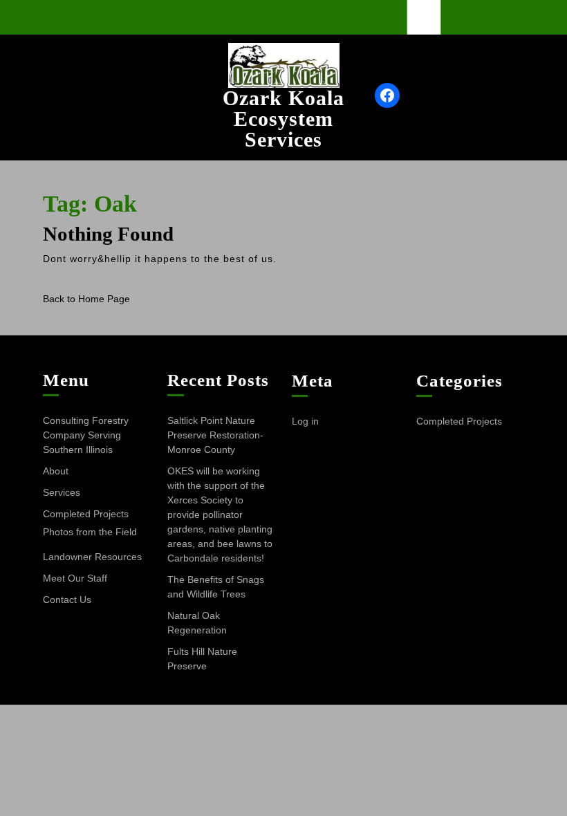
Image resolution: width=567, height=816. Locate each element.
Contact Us (67, 599)
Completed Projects (86, 513)
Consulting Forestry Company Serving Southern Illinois (86, 435)
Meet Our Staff (75, 578)
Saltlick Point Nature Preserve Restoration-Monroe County (215, 435)
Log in (305, 421)
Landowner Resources (92, 556)
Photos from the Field (90, 531)
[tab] (424, 17)
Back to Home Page (86, 298)
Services (61, 492)
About (55, 470)
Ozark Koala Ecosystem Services (283, 118)
